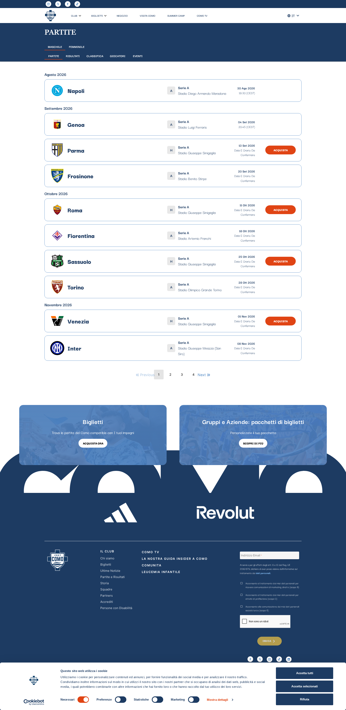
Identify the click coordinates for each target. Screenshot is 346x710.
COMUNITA (152, 565)
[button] (80, 16)
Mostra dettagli (217, 699)
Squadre (106, 589)
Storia (104, 583)
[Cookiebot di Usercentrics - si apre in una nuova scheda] (33, 702)
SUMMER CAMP (176, 15)
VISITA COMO (147, 15)
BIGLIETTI (97, 15)
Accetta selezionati (304, 686)
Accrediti (106, 602)
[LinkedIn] (289, 659)
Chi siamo (107, 558)
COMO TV (202, 15)
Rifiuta (304, 699)
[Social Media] (58, 4)
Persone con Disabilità (116, 608)
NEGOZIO (122, 15)
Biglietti (105, 564)
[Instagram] (48, 4)
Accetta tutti (304, 673)
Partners (106, 595)
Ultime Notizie (110, 571)
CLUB (74, 15)
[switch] (120, 699)
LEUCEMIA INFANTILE (161, 572)
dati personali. (263, 573)
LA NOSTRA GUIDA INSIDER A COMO (175, 559)
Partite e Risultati (112, 577)
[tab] (54, 46)
